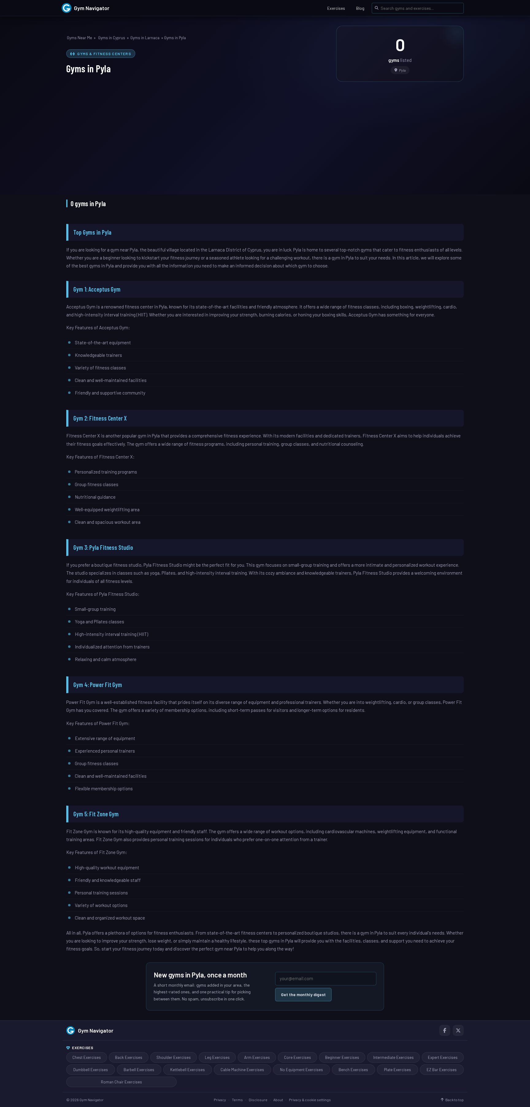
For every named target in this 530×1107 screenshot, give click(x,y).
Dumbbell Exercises (90, 1069)
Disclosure (258, 1100)
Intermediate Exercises (393, 1057)
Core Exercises (297, 1057)
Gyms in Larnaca (144, 37)
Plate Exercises (397, 1069)
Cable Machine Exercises (242, 1069)
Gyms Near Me (79, 37)
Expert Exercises (443, 1057)
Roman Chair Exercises (121, 1081)
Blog (360, 8)
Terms (237, 1100)
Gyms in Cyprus (111, 37)
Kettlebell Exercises (187, 1069)
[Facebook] (444, 1030)
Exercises (336, 8)
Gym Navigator (95, 1030)
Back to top (454, 1100)
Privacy (220, 1100)
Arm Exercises (257, 1057)
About (278, 1100)
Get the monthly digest (303, 994)
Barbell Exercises (139, 1069)
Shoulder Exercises (173, 1057)
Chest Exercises (86, 1057)
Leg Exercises (217, 1057)
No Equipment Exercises (301, 1069)
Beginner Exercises (342, 1057)
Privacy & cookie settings (310, 1100)
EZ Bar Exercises (442, 1069)
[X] (458, 1030)
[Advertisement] (265, 134)
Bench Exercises (353, 1069)
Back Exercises (128, 1057)
